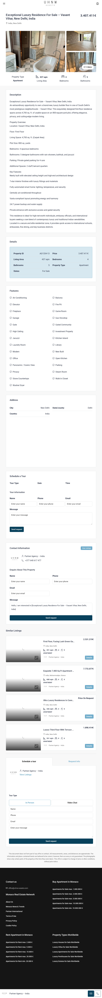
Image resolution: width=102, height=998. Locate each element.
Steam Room (61, 372)
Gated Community (63, 325)
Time (67, 483)
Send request (16, 529)
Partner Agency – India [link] (56, 657)
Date (40, 483)
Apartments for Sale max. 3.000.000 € (67, 894)
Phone (40, 498)
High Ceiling (18, 331)
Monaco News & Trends (15, 907)
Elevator (16, 304)
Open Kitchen (61, 358)
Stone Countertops (21, 378)
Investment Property (64, 331)
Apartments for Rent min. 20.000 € (19, 961)
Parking (58, 365)
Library (58, 345)
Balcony (59, 298)
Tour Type (14, 483)
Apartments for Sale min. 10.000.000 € (67, 908)
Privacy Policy (11, 921)
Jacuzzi (16, 338)
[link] (23, 649)
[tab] (29, 761)
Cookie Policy (11, 926)
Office (15, 358)
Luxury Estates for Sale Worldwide (65, 961)
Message (14, 509)
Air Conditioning (20, 298)
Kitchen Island (61, 338)
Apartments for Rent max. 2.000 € (19, 942)
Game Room (60, 311)
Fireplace (17, 311)
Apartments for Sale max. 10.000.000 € (67, 903)
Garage (16, 318)
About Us (9, 902)
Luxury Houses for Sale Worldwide (65, 942)
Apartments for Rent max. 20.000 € (19, 956)
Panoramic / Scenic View (24, 365)
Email (67, 498)
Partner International (14, 911)
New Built (59, 351)
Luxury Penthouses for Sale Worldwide (67, 956)
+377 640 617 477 (33, 560)
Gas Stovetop (61, 318)
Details (89, 658)
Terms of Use (11, 916)
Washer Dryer (18, 385)
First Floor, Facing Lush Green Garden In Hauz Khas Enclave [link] (70, 641)
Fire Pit (58, 304)
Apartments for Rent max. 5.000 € (19, 947)
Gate (15, 325)
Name (12, 498)
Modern (16, 351)
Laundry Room (19, 345)
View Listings (86, 548)
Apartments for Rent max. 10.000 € (19, 952)
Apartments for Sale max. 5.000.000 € (67, 899)
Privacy (16, 372)
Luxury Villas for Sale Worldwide (65, 947)
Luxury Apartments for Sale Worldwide (67, 952)
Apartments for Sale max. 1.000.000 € (67, 889)
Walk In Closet (61, 378)
